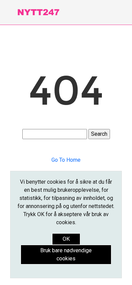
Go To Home (66, 160)
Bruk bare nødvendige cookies (66, 254)
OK (66, 239)
